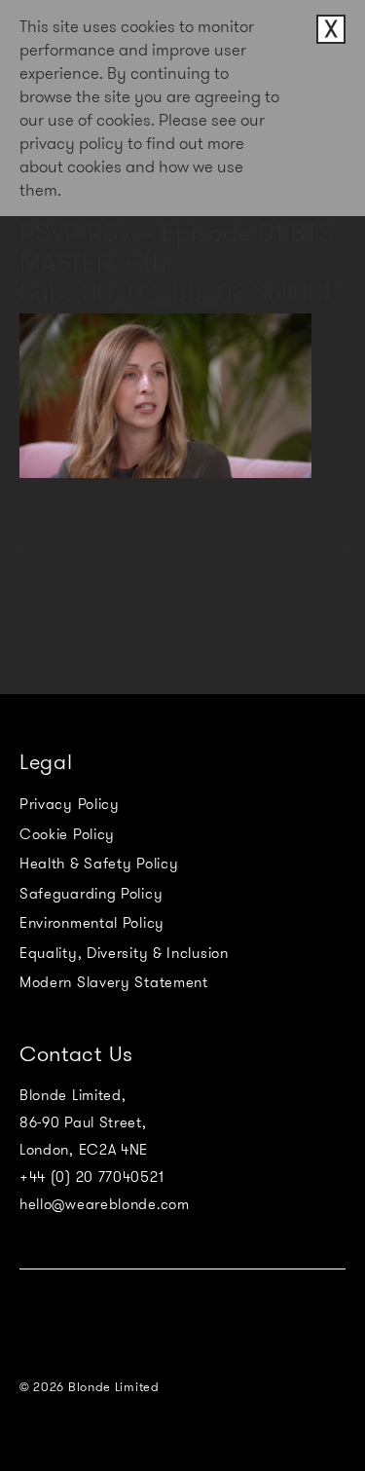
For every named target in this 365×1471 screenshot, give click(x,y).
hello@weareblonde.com (104, 1204)
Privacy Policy (69, 804)
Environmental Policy (91, 923)
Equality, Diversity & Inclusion (124, 953)
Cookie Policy (67, 834)
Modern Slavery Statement (113, 982)
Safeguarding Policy (91, 893)
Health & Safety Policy (98, 863)
